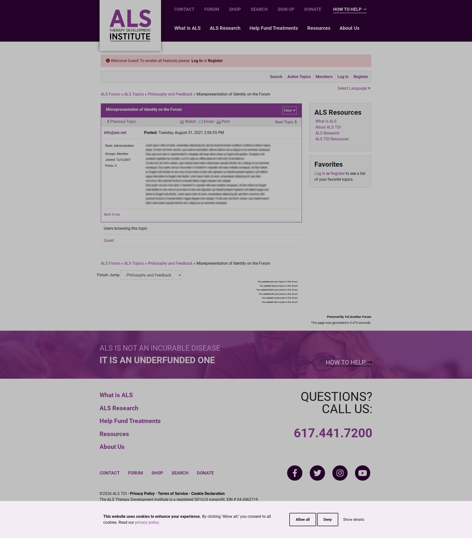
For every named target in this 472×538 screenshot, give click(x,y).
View (287, 110)
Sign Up (286, 9)
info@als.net (115, 132)
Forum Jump (108, 275)
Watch (190, 121)
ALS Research (225, 28)
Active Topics (299, 76)
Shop (235, 9)
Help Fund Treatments (274, 28)
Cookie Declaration (208, 493)
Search (259, 9)
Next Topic (285, 122)
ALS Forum (111, 94)
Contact (184, 9)
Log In (197, 60)
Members (324, 76)
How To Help (348, 9)
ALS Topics (134, 94)
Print (225, 121)
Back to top (112, 214)
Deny (328, 519)
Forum (211, 9)
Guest (109, 240)
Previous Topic (122, 121)
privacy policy (147, 522)
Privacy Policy (142, 493)
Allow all (303, 519)
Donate (312, 9)
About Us (349, 28)
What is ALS (187, 28)
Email (209, 121)
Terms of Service (173, 493)
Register (215, 60)
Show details (353, 519)
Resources (318, 28)
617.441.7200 (333, 433)
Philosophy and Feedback (170, 94)
